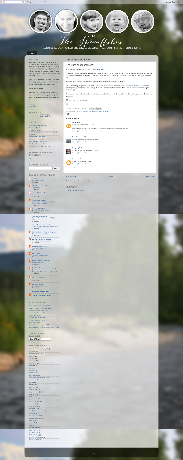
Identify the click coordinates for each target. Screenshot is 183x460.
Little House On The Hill (38, 248)
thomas (31, 370)
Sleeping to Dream (35, 315)
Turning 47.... (36, 194)
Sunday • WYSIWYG (38, 209)
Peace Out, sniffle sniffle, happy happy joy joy (45, 226)
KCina (74, 122)
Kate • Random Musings (40, 216)
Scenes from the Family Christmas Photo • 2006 (44, 327)
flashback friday (34, 435)
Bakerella (35, 178)
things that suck (34, 427)
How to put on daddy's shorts (40, 255)
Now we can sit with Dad (39, 279)
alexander (32, 425)
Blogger (95, 454)
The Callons (36, 253)
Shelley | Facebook (35, 130)
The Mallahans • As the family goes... (44, 232)
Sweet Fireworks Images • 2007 (39, 325)
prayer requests (34, 392)
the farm (31, 358)
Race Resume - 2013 (38, 262)
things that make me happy (100, 111)
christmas (32, 404)
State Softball (36, 187)
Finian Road (98, 69)
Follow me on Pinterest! (36, 139)
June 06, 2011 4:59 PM (79, 142)
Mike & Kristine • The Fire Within (42, 225)
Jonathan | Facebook (35, 128)
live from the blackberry (36, 437)
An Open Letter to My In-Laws (38, 310)
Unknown (75, 159)
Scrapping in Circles (79, 148)
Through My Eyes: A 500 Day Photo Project (42, 146)
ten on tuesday (34, 439)
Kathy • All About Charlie (40, 193)
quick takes (32, 380)
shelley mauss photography (37, 377)
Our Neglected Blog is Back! (40, 286)
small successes (34, 394)
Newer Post (71, 177)
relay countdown (34, 401)
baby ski (75, 111)
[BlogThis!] (92, 108)
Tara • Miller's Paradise (39, 277)
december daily (34, 408)
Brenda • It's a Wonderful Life (41, 295)
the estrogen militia (35, 415)
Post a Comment (75, 168)
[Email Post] (67, 113)
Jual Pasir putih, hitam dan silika (41, 210)
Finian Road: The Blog (39, 200)
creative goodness (35, 418)
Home (32, 53)
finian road (82, 111)
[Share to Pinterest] (100, 108)
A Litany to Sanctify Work (37, 320)
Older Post (149, 177)
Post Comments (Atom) (82, 181)
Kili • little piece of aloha (40, 186)
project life (32, 423)
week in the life (33, 430)
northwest (32, 372)
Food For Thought (34, 322)
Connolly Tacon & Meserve (37, 125)
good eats (32, 387)
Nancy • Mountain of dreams (41, 260)
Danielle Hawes (77, 137)
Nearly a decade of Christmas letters (40, 308)
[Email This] (90, 108)
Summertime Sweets (38, 180)
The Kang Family (37, 284)
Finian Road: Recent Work (37, 136)
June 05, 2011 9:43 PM (79, 131)
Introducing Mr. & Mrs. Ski (37, 313)
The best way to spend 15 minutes (41, 234)
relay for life (32, 363)
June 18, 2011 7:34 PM (79, 153)
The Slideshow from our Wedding (39, 305)
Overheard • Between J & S (37, 317)
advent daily (33, 413)
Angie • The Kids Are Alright (41, 291)
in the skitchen (33, 432)
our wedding (33, 375)
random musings (34, 353)
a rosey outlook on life (39, 246)
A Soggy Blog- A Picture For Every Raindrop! (44, 272)
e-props (31, 365)
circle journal (33, 406)
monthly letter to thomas (36, 411)
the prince (32, 361)
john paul (32, 382)
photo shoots (33, 399)
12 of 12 (31, 396)
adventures (32, 368)
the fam (88, 111)
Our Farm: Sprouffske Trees (37, 144)
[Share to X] (95, 108)
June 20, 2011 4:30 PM (79, 164)
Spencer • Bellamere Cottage (41, 239)
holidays (31, 384)
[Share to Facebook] (97, 108)
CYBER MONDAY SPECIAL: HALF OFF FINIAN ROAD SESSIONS (43, 202)
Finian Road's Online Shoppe (38, 141)
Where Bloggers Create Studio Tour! (42, 241)
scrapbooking (33, 389)
